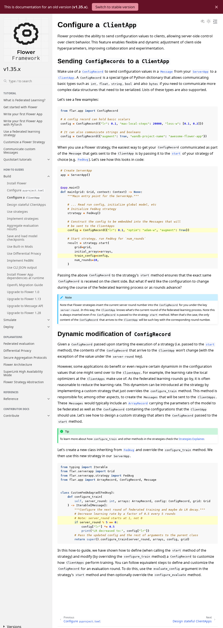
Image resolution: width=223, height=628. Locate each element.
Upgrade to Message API (25, 306)
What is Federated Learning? (24, 100)
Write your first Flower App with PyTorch (22, 123)
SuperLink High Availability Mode (23, 373)
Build (7, 176)
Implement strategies (23, 218)
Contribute (11, 416)
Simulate (9, 320)
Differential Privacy (17, 350)
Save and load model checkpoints (22, 238)
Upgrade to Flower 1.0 (23, 292)
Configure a (23, 197)
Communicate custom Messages (19, 150)
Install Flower (17, 183)
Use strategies (17, 211)
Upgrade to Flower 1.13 (24, 299)
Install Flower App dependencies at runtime (25, 276)
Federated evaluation (18, 343)
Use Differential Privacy (24, 253)
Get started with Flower (20, 107)
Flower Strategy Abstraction (23, 382)
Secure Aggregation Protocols (25, 357)
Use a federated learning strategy (21, 133)
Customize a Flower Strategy (24, 142)
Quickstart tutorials (17, 159)
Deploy (8, 327)
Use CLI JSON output (22, 267)
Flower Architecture (17, 364)
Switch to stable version (115, 6)
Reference (10, 399)
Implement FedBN (20, 260)
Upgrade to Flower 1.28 (24, 313)
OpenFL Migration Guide (25, 285)
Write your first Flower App (22, 114)
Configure (25, 190)
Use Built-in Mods (20, 246)
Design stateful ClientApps (26, 204)
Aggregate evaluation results (23, 227)
